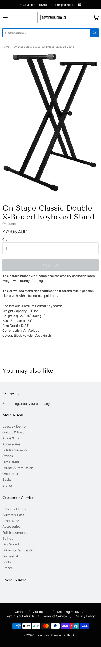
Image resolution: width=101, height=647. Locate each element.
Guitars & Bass (13, 432)
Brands (7, 485)
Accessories (11, 444)
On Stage (9, 223)
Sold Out (50, 265)
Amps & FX (10, 438)
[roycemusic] (51, 17)
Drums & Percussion (17, 468)
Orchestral (10, 474)
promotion (68, 5)
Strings (7, 456)
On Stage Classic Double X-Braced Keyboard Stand (44, 46)
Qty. (5, 239)
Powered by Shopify (63, 635)
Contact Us (41, 612)
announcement (45, 5)
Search (20, 612)
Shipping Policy (68, 612)
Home (5, 46)
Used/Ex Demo (14, 426)
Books (7, 479)
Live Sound (10, 462)
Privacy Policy (85, 616)
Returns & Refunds (20, 616)
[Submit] (94, 32)
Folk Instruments (14, 450)
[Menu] (12, 17)
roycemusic (42, 635)
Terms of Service (54, 616)
